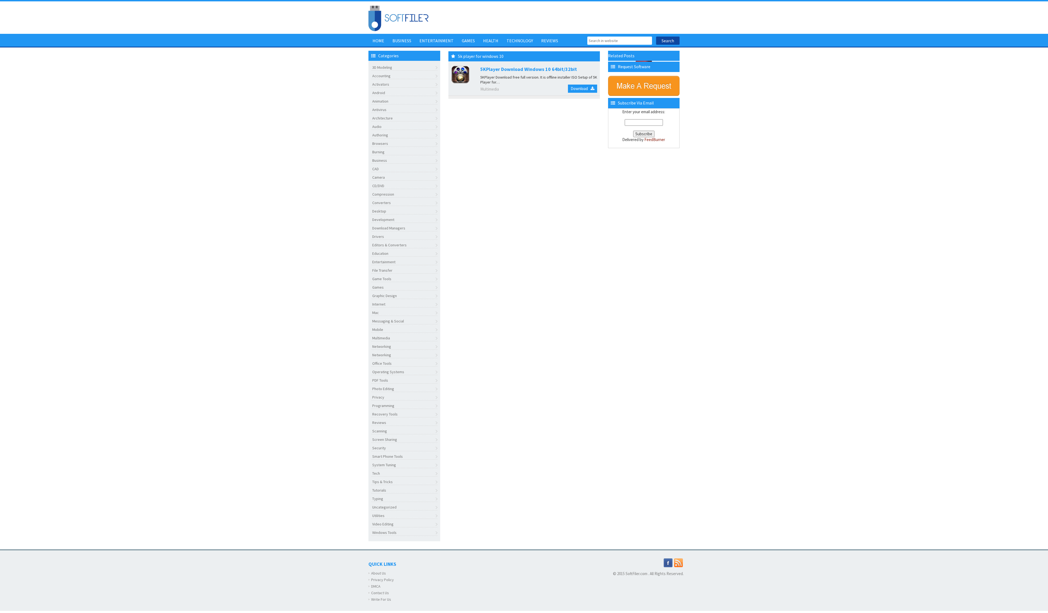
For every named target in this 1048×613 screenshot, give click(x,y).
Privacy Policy (382, 579)
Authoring (380, 135)
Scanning (379, 431)
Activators (380, 84)
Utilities (378, 515)
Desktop (379, 211)
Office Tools (382, 363)
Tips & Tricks (382, 481)
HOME (378, 40)
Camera (378, 177)
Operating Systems (388, 371)
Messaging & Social (388, 321)
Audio (377, 126)
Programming (383, 405)
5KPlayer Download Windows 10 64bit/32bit (528, 69)
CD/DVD (378, 185)
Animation (380, 101)
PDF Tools (380, 380)
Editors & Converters (389, 245)
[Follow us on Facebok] (668, 562)
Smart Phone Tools (387, 456)
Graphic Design (384, 295)
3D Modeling (382, 67)
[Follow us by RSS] (678, 562)
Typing (377, 498)
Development (383, 219)
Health (490, 40)
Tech (376, 473)
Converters (381, 202)
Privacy (378, 397)
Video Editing (383, 524)
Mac (375, 312)
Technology (520, 40)
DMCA (375, 586)
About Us (378, 573)
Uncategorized (384, 507)
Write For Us (381, 599)
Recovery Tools (385, 414)
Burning (378, 151)
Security (379, 447)
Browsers (380, 143)
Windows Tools (384, 532)
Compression (383, 194)
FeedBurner (654, 139)
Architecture (382, 118)
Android (378, 92)
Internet (378, 304)
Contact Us (380, 592)
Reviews (549, 40)
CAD (375, 168)
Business (401, 40)
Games (468, 40)
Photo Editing (383, 388)
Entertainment (436, 40)
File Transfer (382, 270)
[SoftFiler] (398, 17)
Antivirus (379, 109)
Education (380, 253)
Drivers (378, 236)
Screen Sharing (384, 439)
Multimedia (381, 338)
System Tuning (384, 464)
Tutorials (379, 490)
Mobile (377, 329)
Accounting (381, 75)
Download (579, 88)
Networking (381, 346)
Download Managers (388, 228)
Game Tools (381, 278)
